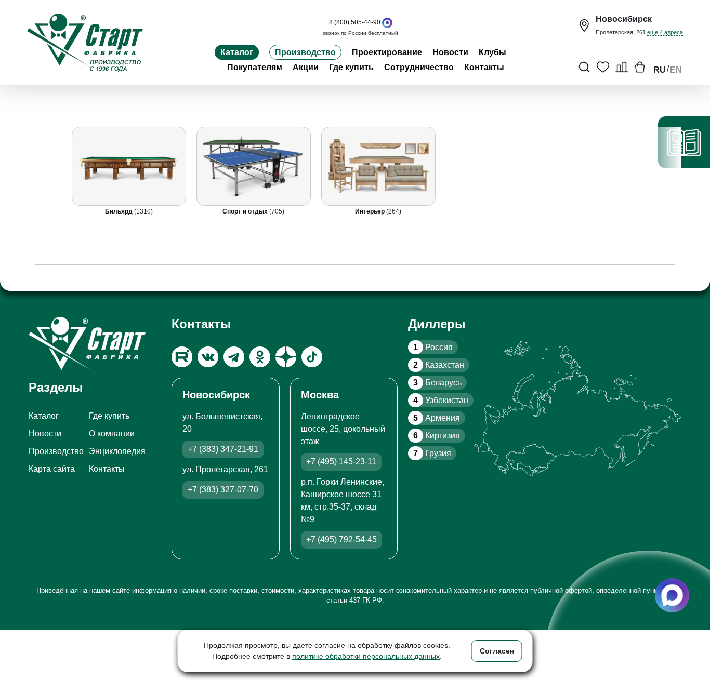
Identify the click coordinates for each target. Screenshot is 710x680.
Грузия (432, 453)
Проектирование (387, 52)
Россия (433, 347)
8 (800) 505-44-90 (354, 22)
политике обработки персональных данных (366, 656)
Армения (436, 418)
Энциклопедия (117, 451)
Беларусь (437, 382)
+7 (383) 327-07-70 (223, 489)
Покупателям (254, 67)
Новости (450, 52)
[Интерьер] (378, 166)
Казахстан (438, 365)
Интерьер (370, 211)
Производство (305, 52)
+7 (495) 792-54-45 (341, 539)
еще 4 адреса (665, 32)
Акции (306, 67)
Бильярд (119, 211)
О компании (112, 433)
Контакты (484, 67)
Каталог (236, 52)
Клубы (492, 52)
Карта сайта (52, 468)
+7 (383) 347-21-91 (223, 449)
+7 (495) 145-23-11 (341, 461)
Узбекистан (440, 400)
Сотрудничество (419, 67)
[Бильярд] (128, 166)
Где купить (351, 67)
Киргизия (436, 435)
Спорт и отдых (245, 211)
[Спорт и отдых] (253, 166)
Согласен (497, 651)
